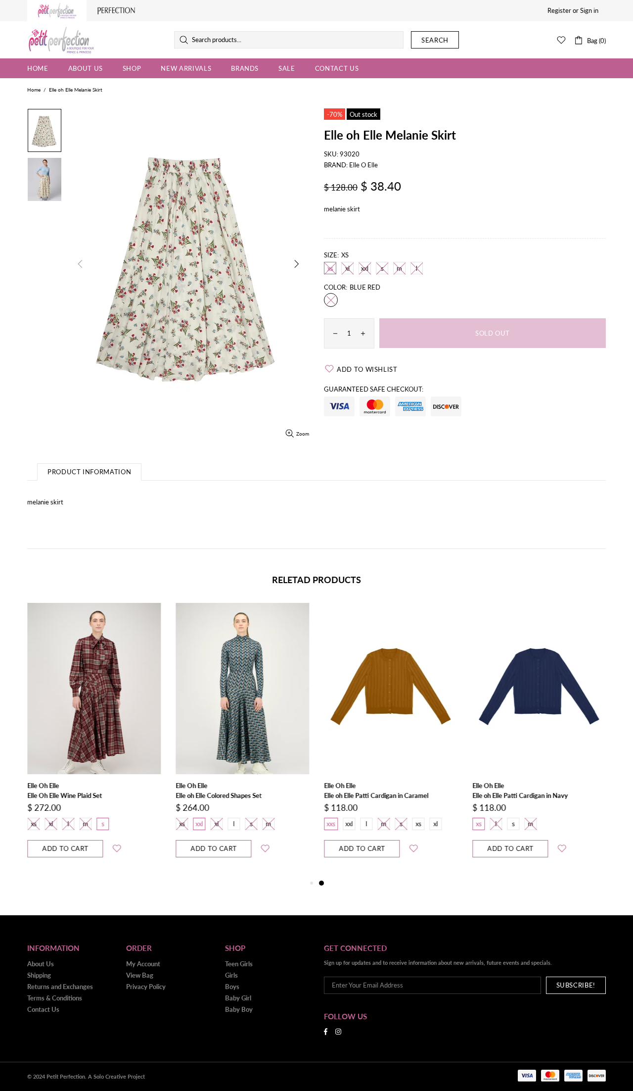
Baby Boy (239, 1009)
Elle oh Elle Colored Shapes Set (219, 795)
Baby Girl (238, 998)
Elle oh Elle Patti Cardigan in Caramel (376, 795)
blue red (331, 300)
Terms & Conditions (54, 998)
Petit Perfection (60, 40)
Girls (231, 975)
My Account (143, 964)
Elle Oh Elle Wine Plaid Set (64, 795)
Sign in (589, 10)
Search (435, 40)
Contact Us (43, 1009)
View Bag (139, 975)
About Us (40, 964)
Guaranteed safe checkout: (373, 389)
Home (34, 90)
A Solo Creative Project (116, 1076)
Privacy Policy (146, 987)
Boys (232, 987)
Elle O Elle (363, 165)
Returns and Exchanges (60, 987)
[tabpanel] (390, 740)
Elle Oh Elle (43, 786)
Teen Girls (239, 964)
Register (559, 10)
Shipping (39, 975)
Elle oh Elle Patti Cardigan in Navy (520, 795)
